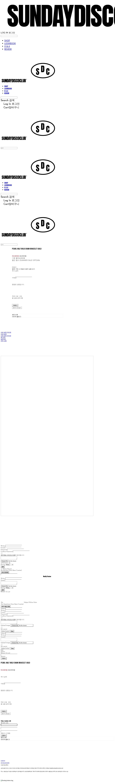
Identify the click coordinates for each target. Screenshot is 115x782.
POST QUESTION (5, 606)
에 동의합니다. (12, 555)
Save (12, 631)
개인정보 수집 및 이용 (8, 555)
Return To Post (5, 648)
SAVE (2, 567)
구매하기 (3, 658)
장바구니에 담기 (5, 713)
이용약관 (3, 760)
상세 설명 (4, 334)
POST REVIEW (4, 572)
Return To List (5, 631)
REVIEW (8, 49)
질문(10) (3, 339)
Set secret (4, 629)
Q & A (7, 46)
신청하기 (3, 735)
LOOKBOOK (10, 43)
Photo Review (7, 569)
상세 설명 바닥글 (6, 336)
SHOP (7, 40)
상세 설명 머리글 (6, 332)
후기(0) (3, 337)
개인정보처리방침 (5, 762)
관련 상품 (4, 341)
